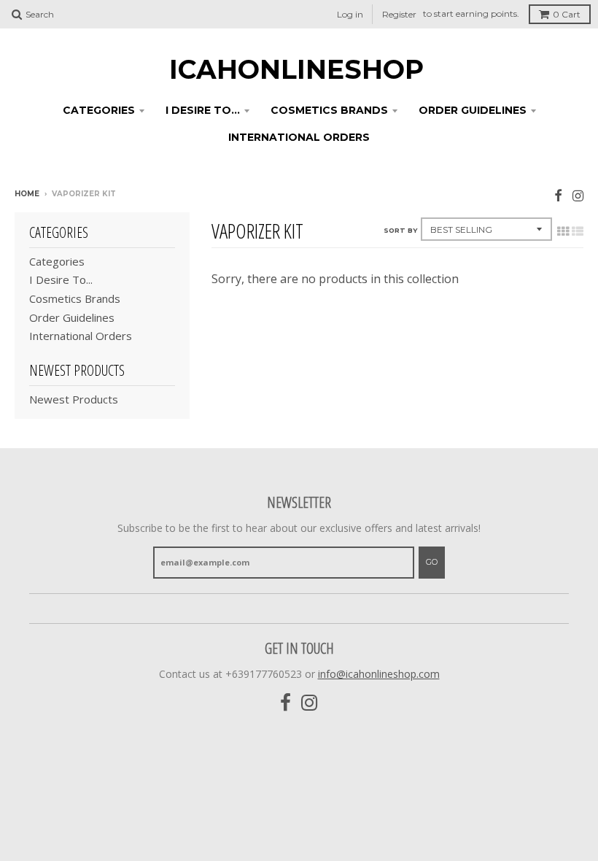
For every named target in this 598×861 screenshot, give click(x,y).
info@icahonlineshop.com (379, 674)
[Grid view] (563, 231)
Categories (99, 110)
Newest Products (73, 399)
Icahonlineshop (296, 69)
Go (432, 562)
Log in (350, 14)
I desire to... (203, 110)
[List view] (577, 231)
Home (27, 193)
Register (399, 14)
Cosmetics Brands (329, 110)
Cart (566, 14)
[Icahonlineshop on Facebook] (558, 195)
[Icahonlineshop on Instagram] (577, 195)
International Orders (299, 137)
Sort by (400, 230)
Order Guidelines (473, 110)
